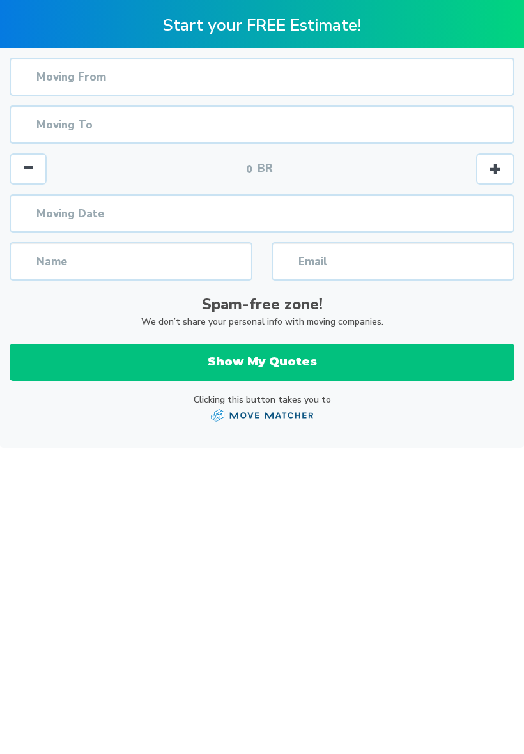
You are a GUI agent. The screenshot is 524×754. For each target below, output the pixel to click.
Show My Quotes (262, 362)
